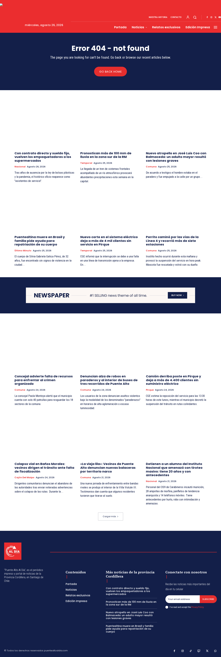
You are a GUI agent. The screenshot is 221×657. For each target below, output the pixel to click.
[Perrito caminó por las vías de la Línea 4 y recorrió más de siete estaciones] (176, 210)
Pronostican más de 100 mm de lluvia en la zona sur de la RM (105, 155)
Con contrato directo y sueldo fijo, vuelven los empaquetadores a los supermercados (43, 157)
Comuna (151, 166)
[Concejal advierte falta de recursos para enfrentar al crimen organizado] (45, 349)
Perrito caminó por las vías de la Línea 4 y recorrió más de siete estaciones (172, 241)
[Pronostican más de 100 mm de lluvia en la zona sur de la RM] (110, 126)
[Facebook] (207, 17)
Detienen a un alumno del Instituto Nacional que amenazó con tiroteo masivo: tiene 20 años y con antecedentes (174, 469)
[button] (195, 17)
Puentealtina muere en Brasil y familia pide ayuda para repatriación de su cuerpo (40, 241)
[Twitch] (199, 651)
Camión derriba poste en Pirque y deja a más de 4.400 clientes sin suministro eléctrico (173, 380)
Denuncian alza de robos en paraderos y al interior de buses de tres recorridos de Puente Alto (109, 380)
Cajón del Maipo (24, 477)
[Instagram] (211, 17)
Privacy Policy (197, 607)
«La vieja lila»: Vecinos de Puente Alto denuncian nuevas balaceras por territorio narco (108, 467)
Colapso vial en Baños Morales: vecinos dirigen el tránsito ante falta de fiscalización (44, 467)
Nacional (20, 166)
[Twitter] (215, 17)
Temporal (86, 163)
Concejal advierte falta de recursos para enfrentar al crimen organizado (44, 380)
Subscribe (208, 599)
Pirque (150, 390)
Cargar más (109, 516)
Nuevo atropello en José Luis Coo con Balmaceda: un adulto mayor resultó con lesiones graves (176, 157)
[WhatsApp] (215, 651)
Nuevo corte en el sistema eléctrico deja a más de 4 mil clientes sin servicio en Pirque (109, 241)
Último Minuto (23, 250)
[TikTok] (191, 651)
